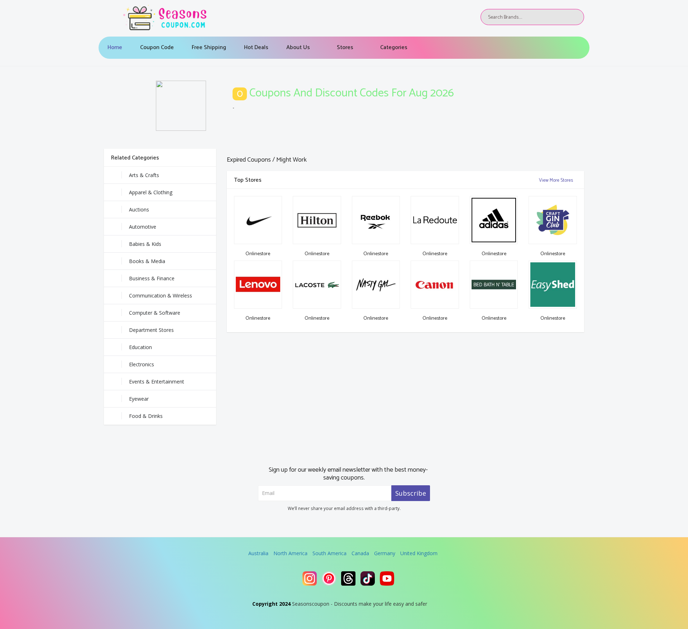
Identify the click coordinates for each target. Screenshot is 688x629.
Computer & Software (154, 312)
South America (329, 553)
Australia (258, 553)
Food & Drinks (146, 416)
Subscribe (410, 493)
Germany (384, 553)
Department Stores (151, 330)
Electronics (141, 364)
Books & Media (147, 261)
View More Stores (556, 180)
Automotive (142, 226)
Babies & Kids (145, 243)
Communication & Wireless (160, 295)
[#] (309, 578)
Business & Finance (152, 278)
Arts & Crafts (144, 175)
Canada (360, 553)
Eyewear (139, 398)
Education (140, 347)
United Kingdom (419, 553)
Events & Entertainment (156, 381)
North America (290, 553)
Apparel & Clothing (150, 192)
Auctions (139, 209)
